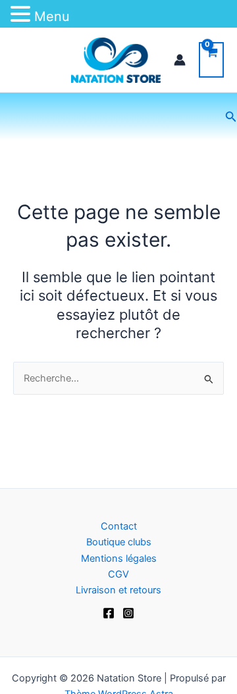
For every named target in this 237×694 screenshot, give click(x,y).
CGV (118, 574)
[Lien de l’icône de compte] (180, 60)
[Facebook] (109, 613)
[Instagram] (128, 613)
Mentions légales (119, 558)
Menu (52, 16)
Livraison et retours (118, 590)
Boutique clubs (118, 542)
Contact (119, 526)
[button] (231, 117)
